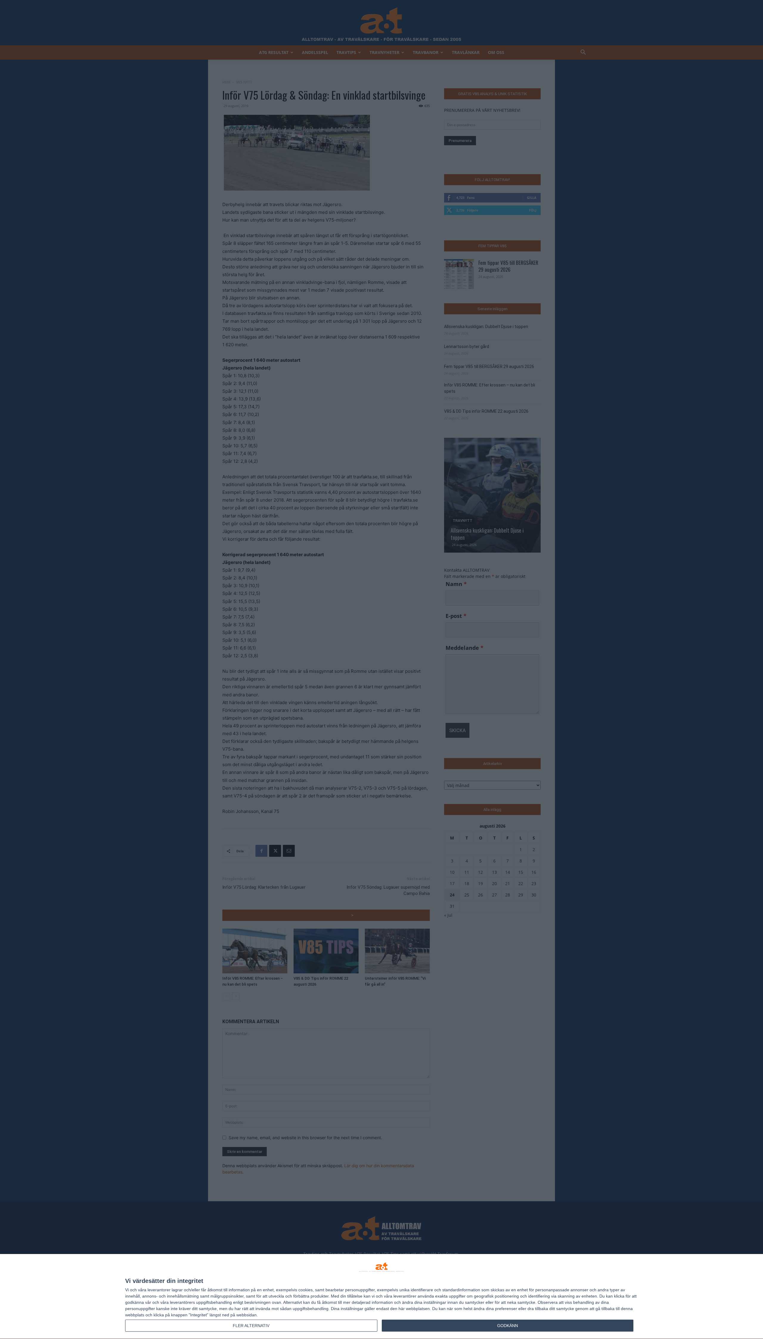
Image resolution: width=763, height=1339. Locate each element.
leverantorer (159, 1290)
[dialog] (381, 1296)
